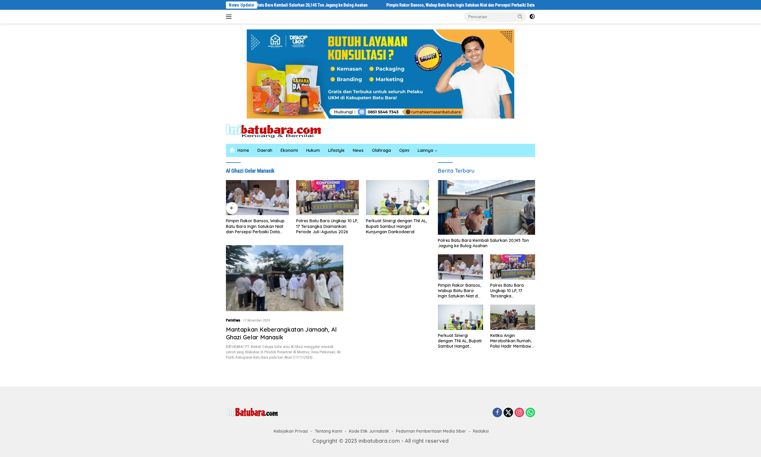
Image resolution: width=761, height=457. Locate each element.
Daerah (264, 150)
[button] (520, 16)
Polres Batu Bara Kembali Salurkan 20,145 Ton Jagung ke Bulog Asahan (283, 5)
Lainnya (425, 150)
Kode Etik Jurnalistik (369, 431)
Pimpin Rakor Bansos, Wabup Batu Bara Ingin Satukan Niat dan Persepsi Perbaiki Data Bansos (444, 5)
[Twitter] (508, 413)
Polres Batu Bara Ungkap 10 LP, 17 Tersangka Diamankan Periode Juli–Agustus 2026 (327, 226)
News (358, 150)
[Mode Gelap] (532, 17)
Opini (404, 150)
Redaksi (481, 431)
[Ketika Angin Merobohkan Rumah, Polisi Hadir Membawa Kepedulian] (512, 317)
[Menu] (230, 17)
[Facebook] (497, 413)
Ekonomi (289, 150)
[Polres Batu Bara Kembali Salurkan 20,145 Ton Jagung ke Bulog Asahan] (486, 207)
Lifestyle (336, 150)
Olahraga (381, 150)
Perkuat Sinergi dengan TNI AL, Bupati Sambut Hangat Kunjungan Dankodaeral (396, 226)
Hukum (313, 150)
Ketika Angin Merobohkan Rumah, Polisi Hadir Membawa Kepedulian (512, 341)
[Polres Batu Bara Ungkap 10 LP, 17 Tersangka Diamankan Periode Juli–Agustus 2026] (327, 197)
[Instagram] (519, 413)
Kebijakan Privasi (291, 431)
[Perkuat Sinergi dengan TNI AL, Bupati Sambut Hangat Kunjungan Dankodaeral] (397, 197)
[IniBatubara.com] (278, 130)
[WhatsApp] (530, 413)
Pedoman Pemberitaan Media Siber (431, 431)
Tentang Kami (328, 431)
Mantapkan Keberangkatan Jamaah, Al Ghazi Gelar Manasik (281, 333)
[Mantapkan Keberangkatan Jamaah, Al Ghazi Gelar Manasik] (284, 278)
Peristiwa (233, 320)
